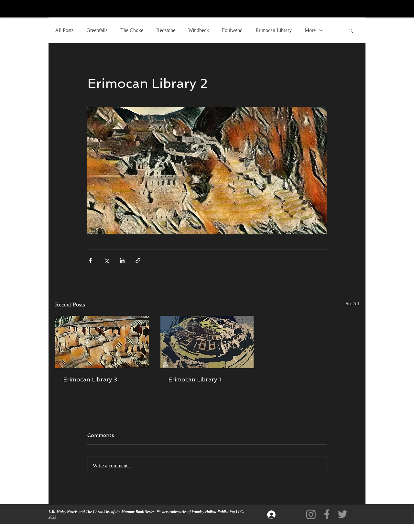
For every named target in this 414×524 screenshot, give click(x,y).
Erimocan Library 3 (90, 379)
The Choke (131, 30)
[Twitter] (342, 514)
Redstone (165, 30)
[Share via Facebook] (90, 260)
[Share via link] (138, 260)
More (310, 30)
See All (352, 303)
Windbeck (198, 30)
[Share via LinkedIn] (122, 260)
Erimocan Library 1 (194, 379)
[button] (351, 30)
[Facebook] (327, 514)
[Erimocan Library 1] (207, 342)
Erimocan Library (274, 30)
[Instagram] (311, 514)
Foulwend (232, 30)
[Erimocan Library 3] (102, 342)
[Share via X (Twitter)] (106, 260)
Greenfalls (96, 30)
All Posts (64, 30)
